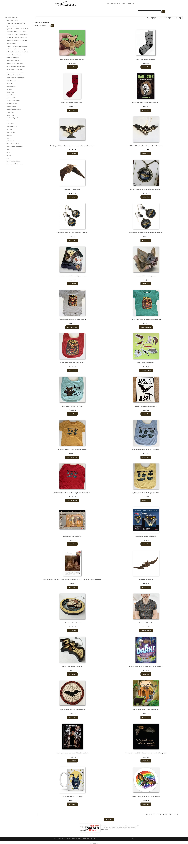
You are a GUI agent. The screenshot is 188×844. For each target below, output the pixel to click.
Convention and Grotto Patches (15, 164)
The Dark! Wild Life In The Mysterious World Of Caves (145, 666)
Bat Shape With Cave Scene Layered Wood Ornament (145, 146)
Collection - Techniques (13, 57)
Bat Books (9, 89)
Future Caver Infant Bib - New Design (71, 362)
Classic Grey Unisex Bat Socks (145, 59)
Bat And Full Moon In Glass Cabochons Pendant (145, 189)
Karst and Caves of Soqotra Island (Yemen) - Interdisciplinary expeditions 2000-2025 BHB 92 (72, 579)
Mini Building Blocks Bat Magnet (145, 536)
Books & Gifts (114, 3)
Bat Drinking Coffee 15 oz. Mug (72, 796)
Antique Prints (10, 92)
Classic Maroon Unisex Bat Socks (71, 102)
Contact (129, 3)
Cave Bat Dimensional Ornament (72, 623)
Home (108, 3)
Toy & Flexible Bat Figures (13, 161)
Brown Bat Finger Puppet (72, 189)
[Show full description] (155, 59)
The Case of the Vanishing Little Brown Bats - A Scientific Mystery (145, 753)
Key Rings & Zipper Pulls (13, 118)
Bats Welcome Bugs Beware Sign (145, 406)
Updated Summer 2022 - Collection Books (17, 29)
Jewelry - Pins (10, 112)
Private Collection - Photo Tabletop (16, 77)
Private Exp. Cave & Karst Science (16, 66)
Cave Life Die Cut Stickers (145, 362)
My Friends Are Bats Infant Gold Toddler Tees (72, 449)
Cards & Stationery (11, 95)
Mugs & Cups (10, 123)
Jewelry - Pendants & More (14, 109)
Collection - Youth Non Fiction (14, 75)
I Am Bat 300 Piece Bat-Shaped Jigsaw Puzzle (72, 276)
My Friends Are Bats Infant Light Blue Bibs (145, 449)
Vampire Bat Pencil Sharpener (145, 276)
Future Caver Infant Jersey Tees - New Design (145, 319)
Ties (8, 158)
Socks (8, 152)
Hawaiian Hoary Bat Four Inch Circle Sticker (145, 796)
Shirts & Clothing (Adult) (13, 143)
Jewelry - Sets (10, 115)
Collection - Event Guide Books (15, 63)
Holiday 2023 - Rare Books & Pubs (16, 23)
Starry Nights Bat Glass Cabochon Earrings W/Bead (145, 232)
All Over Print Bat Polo (145, 623)
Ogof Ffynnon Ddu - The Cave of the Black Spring (71, 753)
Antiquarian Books (11, 43)
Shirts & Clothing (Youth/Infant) (15, 146)
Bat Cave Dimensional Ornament (72, 666)
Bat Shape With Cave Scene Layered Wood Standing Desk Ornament (71, 146)
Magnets (9, 120)
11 (173, 18)
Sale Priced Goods (11, 86)
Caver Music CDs (11, 98)
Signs (8, 149)
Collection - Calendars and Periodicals (17, 40)
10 (171, 18)
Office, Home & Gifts (12, 126)
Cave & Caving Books (12, 20)
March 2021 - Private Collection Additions (17, 34)
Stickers (9, 155)
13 (179, 18)
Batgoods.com (107, 826)
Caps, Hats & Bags (11, 80)
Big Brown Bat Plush (145, 579)
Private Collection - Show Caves (15, 54)
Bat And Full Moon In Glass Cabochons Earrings (72, 232)
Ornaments (9, 129)
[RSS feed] (133, 839)
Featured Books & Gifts (11, 17)
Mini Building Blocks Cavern (72, 536)
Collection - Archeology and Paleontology (17, 46)
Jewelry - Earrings (11, 106)
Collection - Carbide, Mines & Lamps (16, 49)
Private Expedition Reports (13, 60)
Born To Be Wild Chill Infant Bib (72, 406)
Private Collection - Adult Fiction (15, 69)
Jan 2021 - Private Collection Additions (17, 37)
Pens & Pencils (11, 132)
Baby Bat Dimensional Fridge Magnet (71, 59)
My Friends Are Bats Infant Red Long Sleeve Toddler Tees (72, 493)
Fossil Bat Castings (12, 103)
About (123, 3)
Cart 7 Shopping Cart (94, 843)
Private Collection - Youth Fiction (15, 72)
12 (176, 18)
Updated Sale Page (12, 26)
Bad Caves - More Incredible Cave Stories (145, 102)
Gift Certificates (10, 83)
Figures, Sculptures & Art (13, 100)
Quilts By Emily (10, 141)
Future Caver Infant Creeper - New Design (72, 319)
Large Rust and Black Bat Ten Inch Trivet (72, 709)
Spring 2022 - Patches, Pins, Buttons (16, 31)
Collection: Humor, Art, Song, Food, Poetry (17, 51)
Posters (9, 138)
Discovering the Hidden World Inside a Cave (145, 709)
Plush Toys (9, 135)
